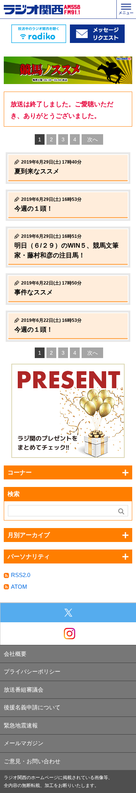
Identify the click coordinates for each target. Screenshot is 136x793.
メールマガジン (23, 743)
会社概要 (15, 654)
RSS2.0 (20, 575)
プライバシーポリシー (32, 671)
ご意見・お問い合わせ (32, 761)
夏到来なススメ (36, 171)
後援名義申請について (32, 707)
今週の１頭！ (33, 208)
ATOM (19, 586)
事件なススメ (33, 292)
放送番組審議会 (23, 689)
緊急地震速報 (21, 725)
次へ (92, 139)
